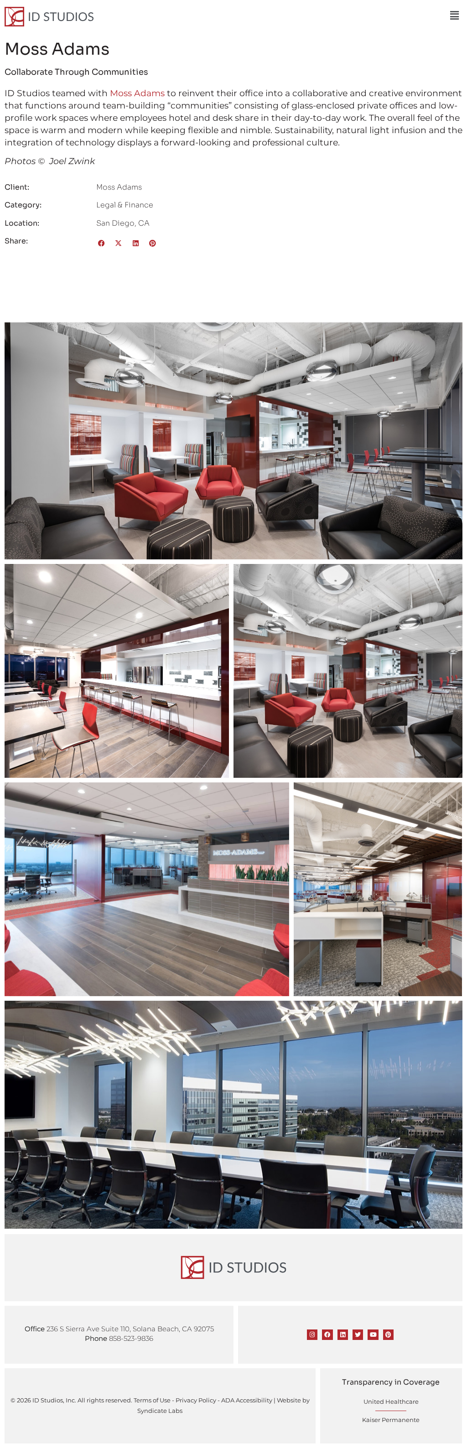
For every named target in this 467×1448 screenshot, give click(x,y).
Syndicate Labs (159, 1410)
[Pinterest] (388, 1334)
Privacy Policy (196, 1400)
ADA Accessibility (246, 1400)
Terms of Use (152, 1400)
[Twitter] (358, 1334)
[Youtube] (373, 1334)
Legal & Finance (124, 205)
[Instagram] (312, 1334)
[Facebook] (327, 1334)
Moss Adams (137, 93)
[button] (454, 15)
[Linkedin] (342, 1334)
